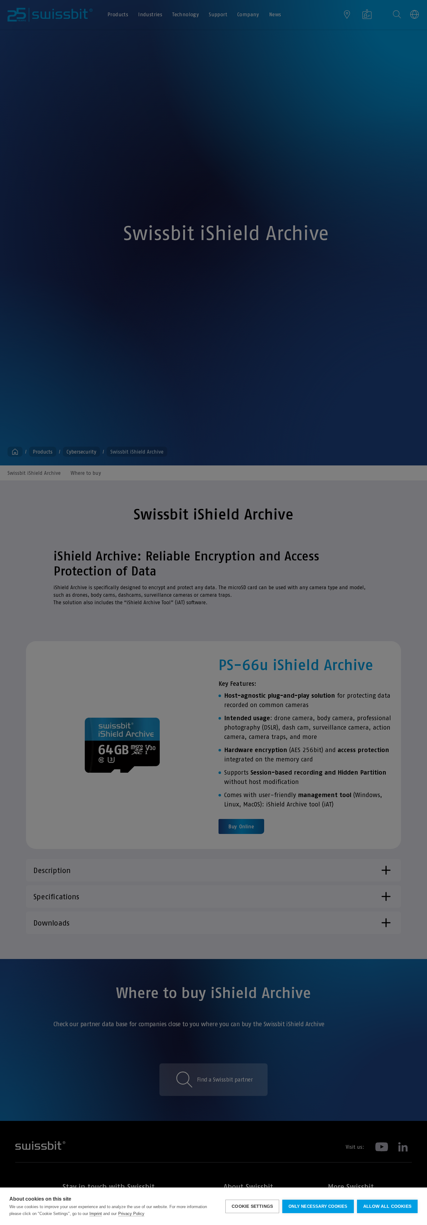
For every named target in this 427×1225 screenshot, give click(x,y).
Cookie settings (252, 1206)
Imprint (95, 1213)
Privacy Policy (131, 1213)
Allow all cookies (387, 1206)
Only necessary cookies (318, 1206)
